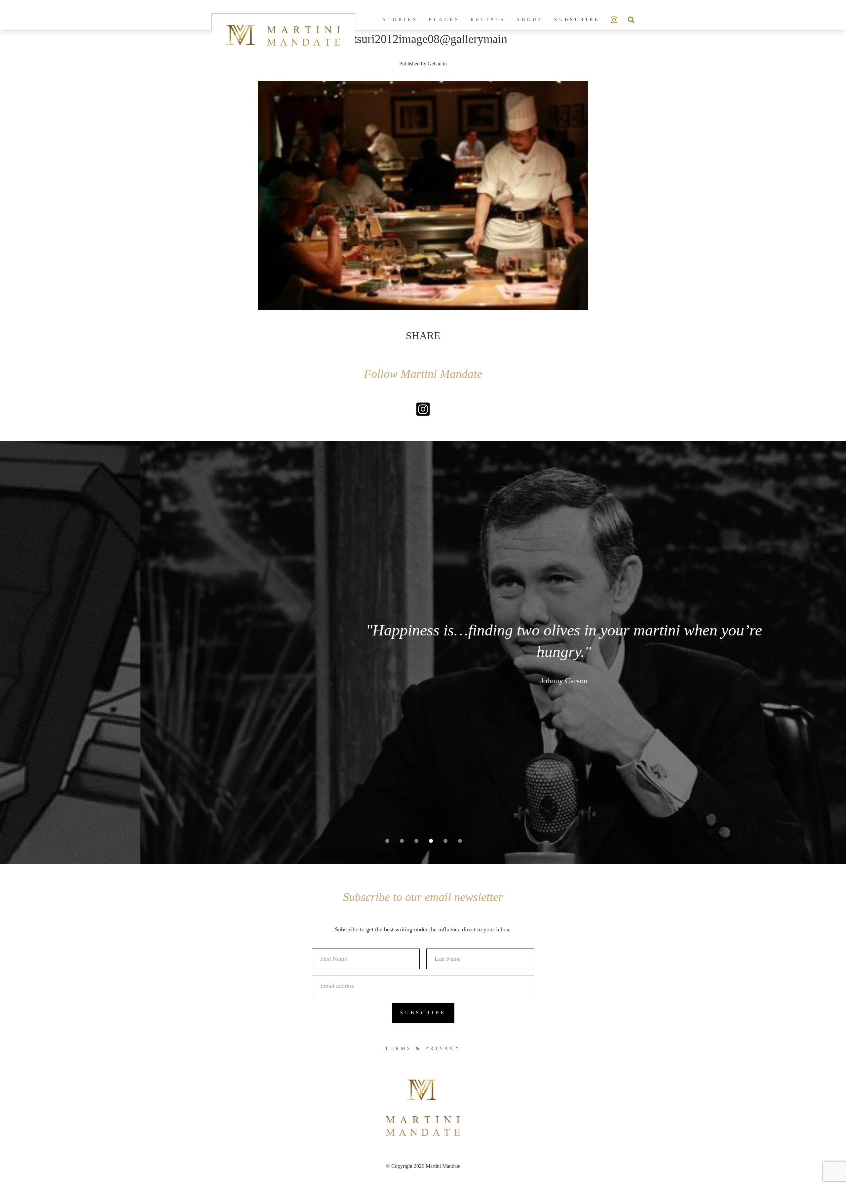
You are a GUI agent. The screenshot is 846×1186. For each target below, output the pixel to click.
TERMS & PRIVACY (423, 1048)
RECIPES (488, 19)
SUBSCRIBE (577, 19)
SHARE (423, 335)
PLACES (444, 19)
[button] (387, 841)
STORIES (400, 19)
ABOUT (530, 19)
